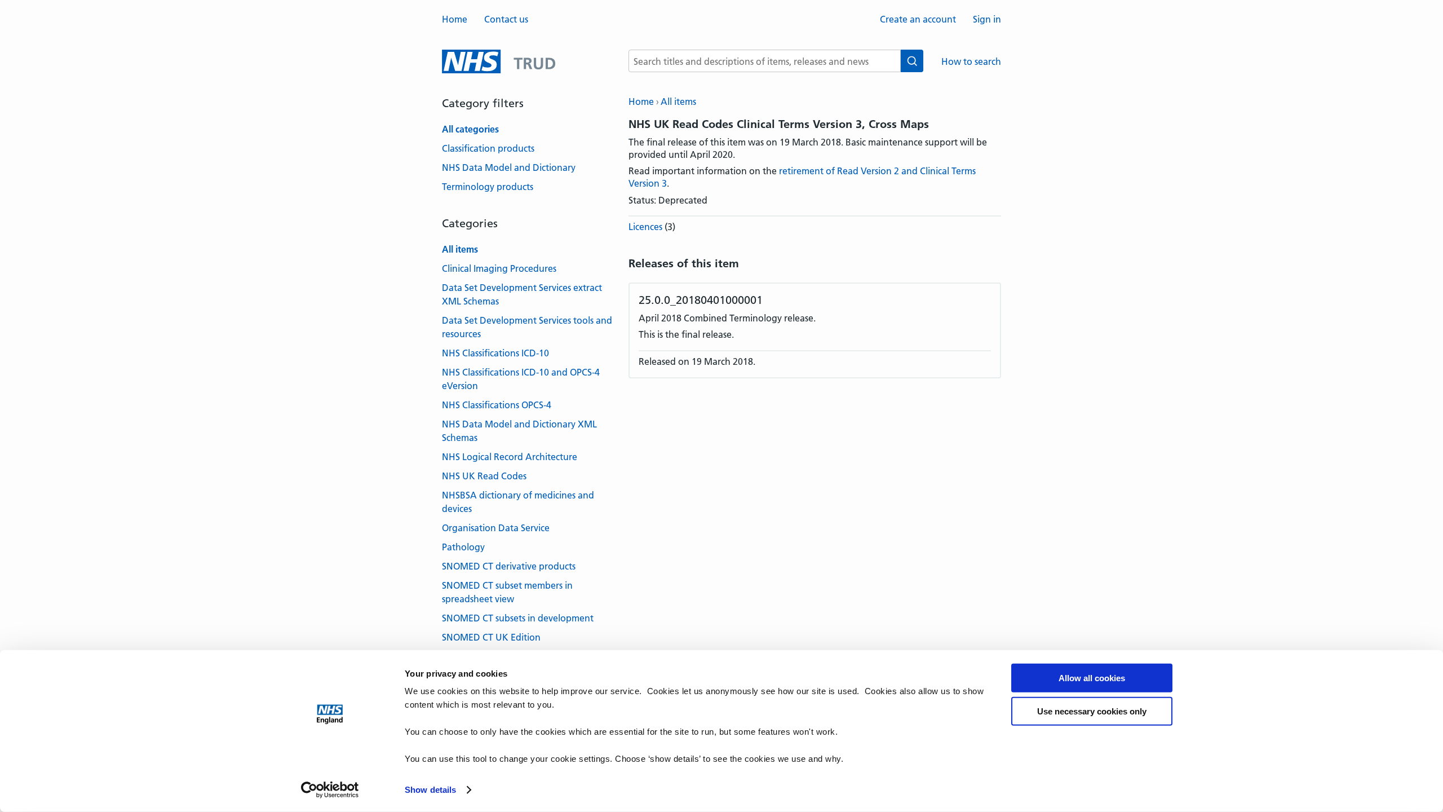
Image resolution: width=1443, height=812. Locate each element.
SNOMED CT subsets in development (518, 618)
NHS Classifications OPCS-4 (496, 405)
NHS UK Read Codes (484, 476)
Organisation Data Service (496, 527)
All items (678, 101)
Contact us (506, 19)
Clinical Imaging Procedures (499, 268)
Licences (645, 226)
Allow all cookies (1092, 678)
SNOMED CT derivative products (509, 566)
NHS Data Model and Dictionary (509, 167)
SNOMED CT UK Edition (491, 637)
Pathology (463, 547)
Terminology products (487, 186)
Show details (430, 790)
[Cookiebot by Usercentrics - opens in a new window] (330, 790)
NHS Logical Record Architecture (509, 456)
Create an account (918, 19)
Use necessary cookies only (1092, 711)
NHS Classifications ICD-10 (495, 353)
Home (454, 19)
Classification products (488, 148)
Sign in (987, 19)
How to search (971, 61)
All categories (470, 129)
